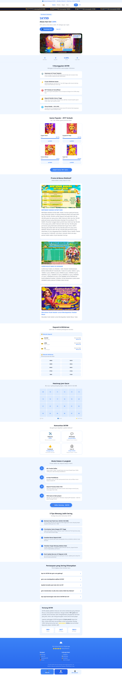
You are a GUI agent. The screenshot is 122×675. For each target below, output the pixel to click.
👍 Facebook (65, 658)
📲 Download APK (47, 29)
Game (54, 5)
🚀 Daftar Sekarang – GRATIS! (61, 505)
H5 (80, 5)
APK (76, 5)
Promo (58, 5)
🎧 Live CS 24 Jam (66, 660)
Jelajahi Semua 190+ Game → (61, 170)
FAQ (67, 5)
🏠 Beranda (42, 654)
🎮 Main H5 (42, 656)
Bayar (63, 5)
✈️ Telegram (65, 654)
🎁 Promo (42, 660)
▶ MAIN (50, 141)
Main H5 (58, 29)
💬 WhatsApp (65, 656)
